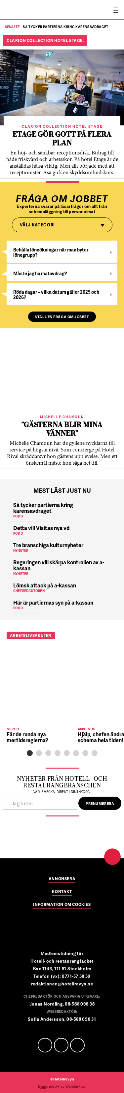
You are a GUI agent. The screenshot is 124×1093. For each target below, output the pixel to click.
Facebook (45, 1045)
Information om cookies (62, 905)
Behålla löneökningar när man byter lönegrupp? (51, 252)
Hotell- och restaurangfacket (62, 961)
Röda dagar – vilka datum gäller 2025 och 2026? (56, 294)
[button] (29, 753)
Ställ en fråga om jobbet (62, 316)
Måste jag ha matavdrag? (40, 273)
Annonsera (62, 879)
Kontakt (62, 892)
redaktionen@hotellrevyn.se (62, 984)
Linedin (61, 1045)
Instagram (77, 1045)
